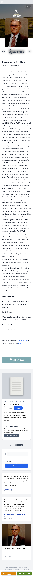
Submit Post (16, 466)
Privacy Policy (11, 569)
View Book (9, 408)
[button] (16, 535)
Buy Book (18, 408)
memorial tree (23, 340)
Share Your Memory (11, 435)
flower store (22, 343)
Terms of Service (21, 569)
